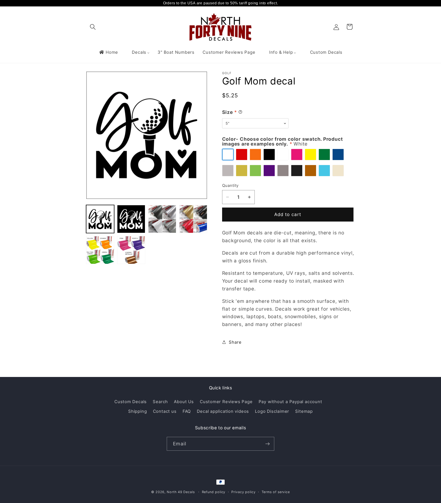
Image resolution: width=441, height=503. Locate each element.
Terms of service (276, 492)
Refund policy (214, 492)
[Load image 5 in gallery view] (100, 250)
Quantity (230, 185)
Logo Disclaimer (272, 411)
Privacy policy (243, 492)
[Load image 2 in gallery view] (131, 219)
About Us (184, 401)
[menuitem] (108, 52)
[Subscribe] (267, 444)
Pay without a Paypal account (290, 401)
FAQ (187, 411)
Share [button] (235, 341)
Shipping (137, 411)
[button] (92, 26)
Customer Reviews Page (226, 401)
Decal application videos (223, 411)
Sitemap (304, 411)
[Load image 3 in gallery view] (162, 219)
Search (160, 401)
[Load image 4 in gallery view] (193, 219)
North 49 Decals (181, 492)
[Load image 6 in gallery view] (131, 250)
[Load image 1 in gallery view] (100, 219)
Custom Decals (130, 401)
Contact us (165, 411)
